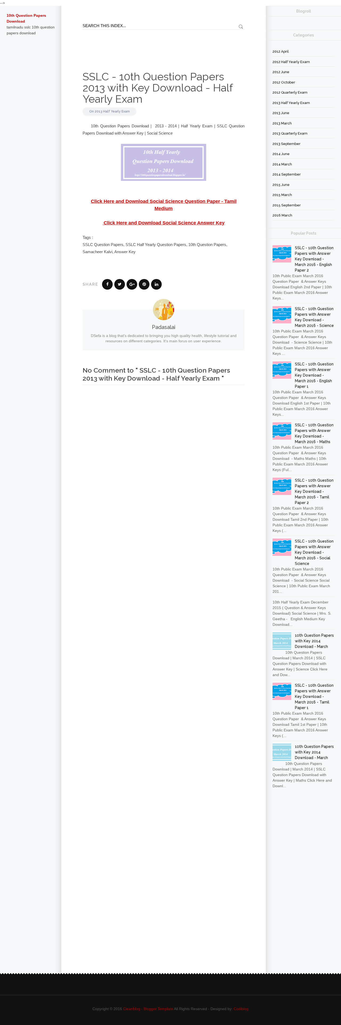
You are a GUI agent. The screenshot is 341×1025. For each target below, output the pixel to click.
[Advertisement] (31, 129)
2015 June (281, 185)
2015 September (287, 205)
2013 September (287, 144)
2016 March (282, 215)
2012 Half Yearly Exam (291, 62)
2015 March (282, 195)
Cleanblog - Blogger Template (148, 1009)
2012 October (284, 82)
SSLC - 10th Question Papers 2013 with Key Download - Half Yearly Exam (158, 87)
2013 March (282, 123)
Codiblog (241, 1009)
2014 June (281, 154)
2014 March (282, 164)
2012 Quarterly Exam (290, 92)
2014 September (287, 174)
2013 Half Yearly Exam (112, 111)
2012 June (281, 72)
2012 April (281, 51)
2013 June (281, 113)
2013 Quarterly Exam (290, 133)
